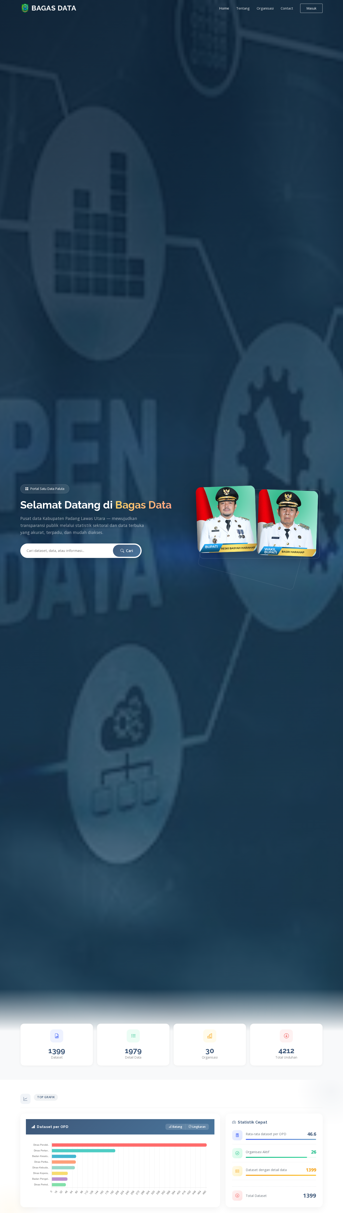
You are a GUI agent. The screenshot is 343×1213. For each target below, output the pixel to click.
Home (224, 8)
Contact (287, 8)
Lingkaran (199, 1127)
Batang (177, 1127)
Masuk (311, 8)
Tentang (243, 8)
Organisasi (265, 8)
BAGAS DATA (54, 8)
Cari (129, 550)
